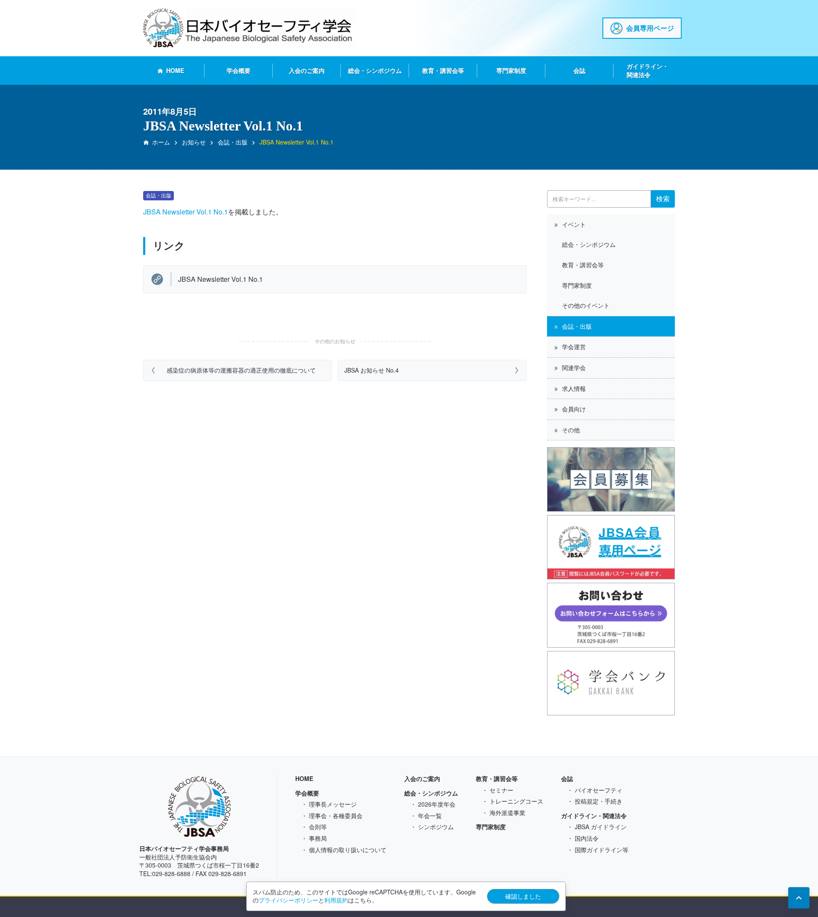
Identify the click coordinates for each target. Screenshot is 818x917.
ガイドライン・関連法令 (647, 70)
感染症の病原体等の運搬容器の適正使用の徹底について (245, 370)
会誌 (579, 70)
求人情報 (574, 388)
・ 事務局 (314, 838)
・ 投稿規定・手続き (594, 801)
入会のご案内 (307, 70)
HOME (175, 70)
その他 (571, 429)
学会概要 (239, 70)
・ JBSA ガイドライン (597, 826)
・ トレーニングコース (512, 801)
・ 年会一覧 (426, 815)
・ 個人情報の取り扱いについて (343, 849)
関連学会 (574, 367)
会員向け (574, 409)
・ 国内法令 (583, 838)
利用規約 (336, 900)
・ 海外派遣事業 (503, 812)
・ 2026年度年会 (432, 804)
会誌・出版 (577, 326)
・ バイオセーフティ (594, 790)
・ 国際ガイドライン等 (597, 849)
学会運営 (574, 346)
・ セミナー (497, 790)
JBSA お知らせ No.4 (371, 370)
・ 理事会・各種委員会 (332, 815)
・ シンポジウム (432, 826)
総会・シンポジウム (375, 70)
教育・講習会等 (443, 70)
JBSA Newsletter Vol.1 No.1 (185, 212)
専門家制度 (511, 70)
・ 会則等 (314, 826)
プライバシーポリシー (288, 900)
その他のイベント (586, 305)
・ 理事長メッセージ (329, 804)
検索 (663, 198)
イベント (574, 224)
